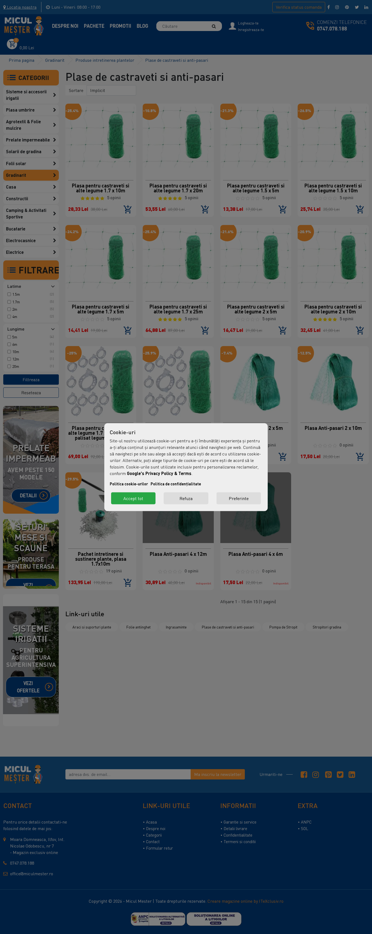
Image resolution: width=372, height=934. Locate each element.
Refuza (186, 498)
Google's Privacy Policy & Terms (159, 473)
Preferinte (239, 498)
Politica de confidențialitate (176, 483)
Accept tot (133, 498)
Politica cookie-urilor (129, 483)
